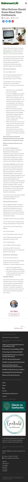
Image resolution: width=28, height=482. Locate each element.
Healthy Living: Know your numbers (13, 369)
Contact (4, 396)
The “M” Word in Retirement (11, 359)
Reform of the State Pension (11, 375)
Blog (3, 388)
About (4, 385)
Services (4, 390)
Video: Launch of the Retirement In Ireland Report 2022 (13, 345)
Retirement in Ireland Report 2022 (13, 349)
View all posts (14, 314)
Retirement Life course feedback (10, 337)
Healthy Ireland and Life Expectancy (13, 362)
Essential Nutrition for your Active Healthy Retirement (13, 355)
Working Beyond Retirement (10, 393)
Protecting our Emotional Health (12, 352)
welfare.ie (15, 93)
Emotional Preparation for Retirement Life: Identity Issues (12, 365)
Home (4, 382)
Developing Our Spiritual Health (12, 372)
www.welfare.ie (7, 51)
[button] (26, 3)
